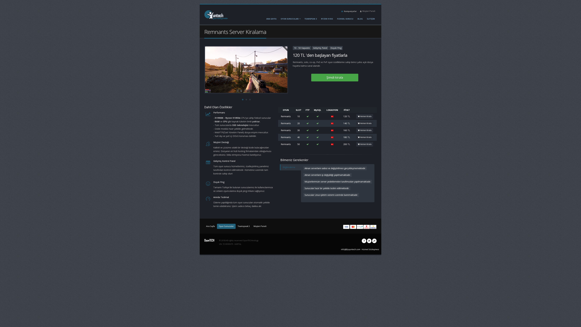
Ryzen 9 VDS (327, 19)
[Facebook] (364, 241)
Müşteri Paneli (368, 11)
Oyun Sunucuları (290, 19)
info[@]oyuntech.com (350, 249)
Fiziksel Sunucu (345, 19)
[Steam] (374, 241)
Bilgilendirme (289, 167)
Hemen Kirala (365, 116)
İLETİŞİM (371, 19)
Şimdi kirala (335, 77)
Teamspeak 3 (310, 19)
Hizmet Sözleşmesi (370, 249)
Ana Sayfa (271, 19)
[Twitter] (369, 241)
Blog (360, 19)
